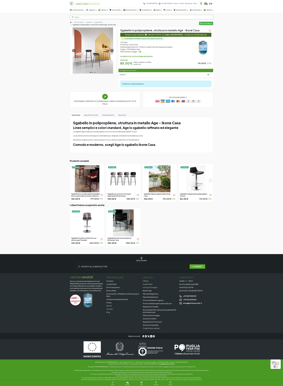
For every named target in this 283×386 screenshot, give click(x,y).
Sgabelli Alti (98, 22)
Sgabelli (89, 22)
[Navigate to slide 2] (93, 72)
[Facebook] (143, 336)
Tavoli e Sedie (78, 22)
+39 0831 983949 (189, 296)
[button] (170, 382)
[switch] (275, 366)
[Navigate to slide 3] (95, 72)
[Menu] (279, 360)
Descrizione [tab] (76, 115)
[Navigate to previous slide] (73, 50)
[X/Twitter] (148, 336)
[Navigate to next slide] (112, 50)
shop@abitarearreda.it (192, 303)
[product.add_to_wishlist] (101, 195)
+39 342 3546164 (189, 300)
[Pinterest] (153, 336)
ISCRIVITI (198, 266)
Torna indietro (207, 23)
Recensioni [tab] (122, 115)
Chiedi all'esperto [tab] (108, 115)
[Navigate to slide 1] (91, 72)
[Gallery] (93, 51)
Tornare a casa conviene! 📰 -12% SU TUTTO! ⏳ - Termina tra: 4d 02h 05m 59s (166, 35)
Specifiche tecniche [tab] (91, 115)
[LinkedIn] (151, 336)
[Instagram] (145, 336)
